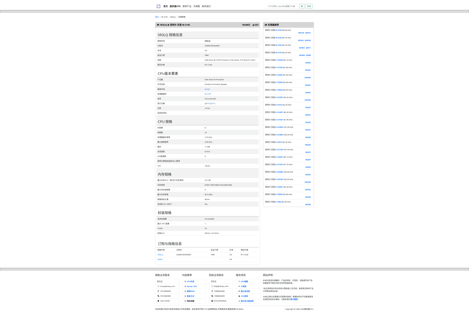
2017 (212, 103)
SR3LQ (160, 254)
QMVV (160, 259)
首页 (165, 6)
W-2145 (208, 94)
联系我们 (206, 6)
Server (207, 89)
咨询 (309, 6)
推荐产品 (187, 6)
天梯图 (196, 6)
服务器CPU (175, 6)
